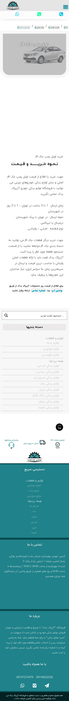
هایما (34, 532)
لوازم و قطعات (54, 338)
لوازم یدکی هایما (49, 407)
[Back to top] (59, 427)
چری (34, 527)
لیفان (34, 516)
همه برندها (56, 361)
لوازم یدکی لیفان (48, 401)
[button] (66, 8)
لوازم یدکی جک (49, 384)
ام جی (34, 522)
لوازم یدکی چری (49, 390)
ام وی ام (34, 506)
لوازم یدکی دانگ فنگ (45, 395)
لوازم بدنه (53, 343)
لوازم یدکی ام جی (48, 366)
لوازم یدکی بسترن (47, 372)
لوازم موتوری (51, 349)
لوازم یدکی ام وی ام (46, 378)
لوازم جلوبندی (50, 355)
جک (34, 511)
